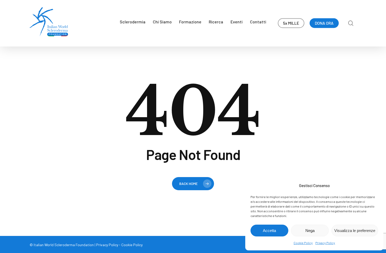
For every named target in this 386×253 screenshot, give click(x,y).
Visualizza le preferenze (354, 230)
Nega (310, 230)
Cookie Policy (303, 243)
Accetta (269, 230)
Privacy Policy (325, 243)
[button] (376, 3)
